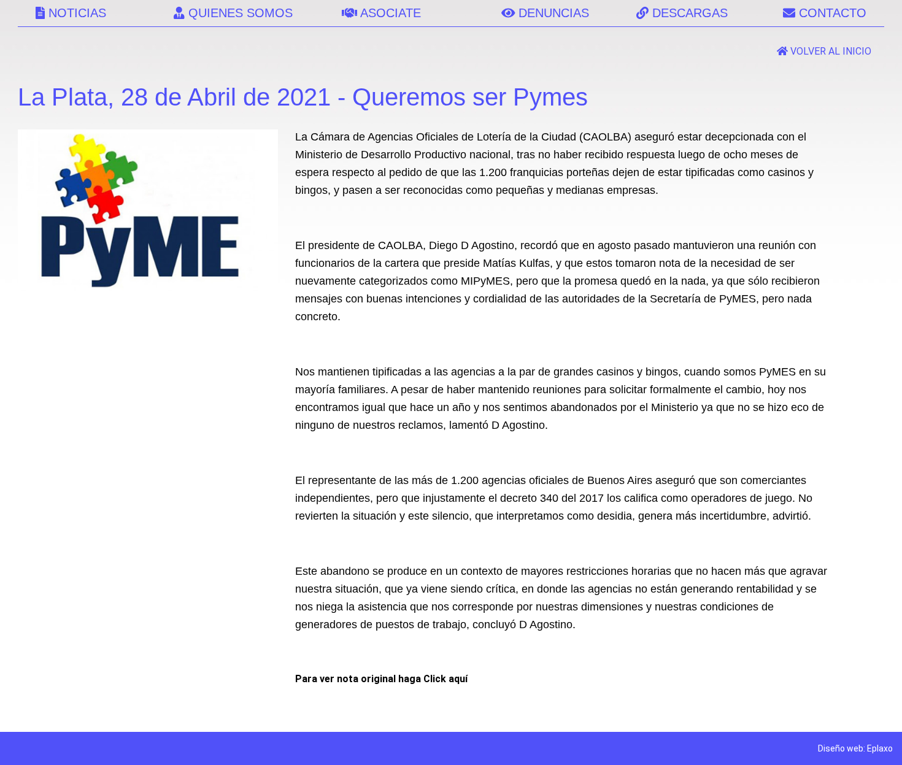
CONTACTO (830, 13)
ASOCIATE (389, 13)
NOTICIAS (75, 13)
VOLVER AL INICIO (829, 51)
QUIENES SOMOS (239, 13)
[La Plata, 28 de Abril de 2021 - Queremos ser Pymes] (147, 288)
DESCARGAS (688, 13)
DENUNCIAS (552, 13)
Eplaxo (880, 748)
